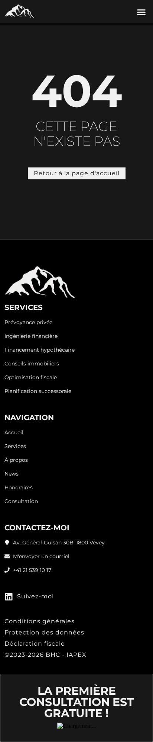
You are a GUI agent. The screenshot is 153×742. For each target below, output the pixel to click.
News (11, 474)
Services (15, 446)
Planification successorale (37, 391)
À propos (16, 460)
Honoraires (18, 487)
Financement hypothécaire (39, 350)
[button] (141, 12)
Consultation (21, 501)
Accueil (13, 432)
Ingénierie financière (31, 336)
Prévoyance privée (28, 322)
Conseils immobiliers (31, 364)
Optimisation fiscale (30, 377)
